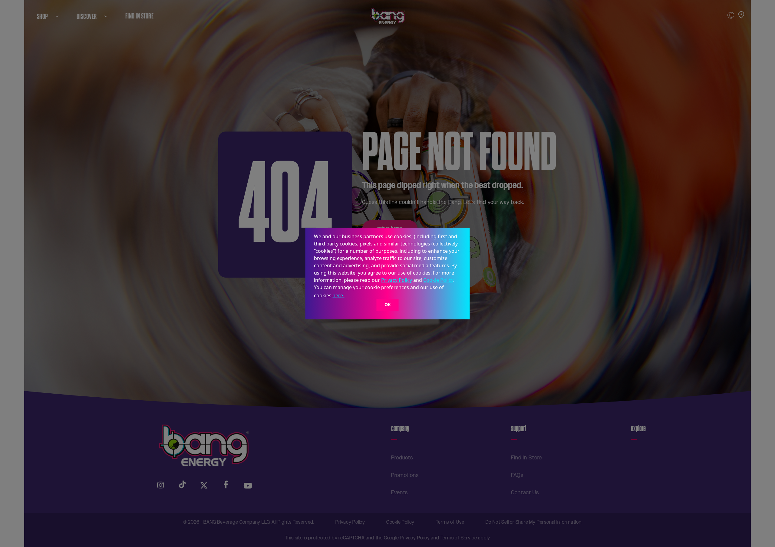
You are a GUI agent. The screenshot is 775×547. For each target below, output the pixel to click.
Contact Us (525, 492)
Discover (87, 16)
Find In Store (139, 16)
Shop (42, 16)
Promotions (405, 475)
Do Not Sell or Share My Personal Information (534, 522)
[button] (347, 296)
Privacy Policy (396, 279)
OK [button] (387, 305)
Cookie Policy (438, 279)
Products (402, 458)
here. (338, 295)
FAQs (517, 475)
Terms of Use (450, 522)
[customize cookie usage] (351, 297)
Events (399, 492)
